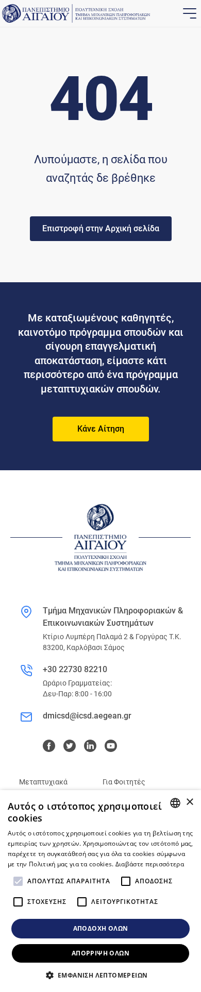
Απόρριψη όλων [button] (100, 953)
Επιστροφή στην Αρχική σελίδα (100, 228)
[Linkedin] (90, 746)
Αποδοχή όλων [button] (100, 928)
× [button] (189, 802)
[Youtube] (111, 746)
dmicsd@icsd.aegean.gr (87, 716)
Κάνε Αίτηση (100, 429)
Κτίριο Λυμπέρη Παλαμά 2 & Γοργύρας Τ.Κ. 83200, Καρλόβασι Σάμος (112, 642)
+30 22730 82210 (75, 669)
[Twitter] (69, 746)
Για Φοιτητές (124, 782)
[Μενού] (188, 13)
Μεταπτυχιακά (43, 782)
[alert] (100, 891)
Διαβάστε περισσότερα (149, 864)
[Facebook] (49, 746)
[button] (101, 975)
